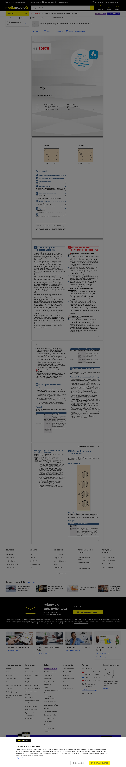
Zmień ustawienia (78, 763)
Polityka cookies (20, 758)
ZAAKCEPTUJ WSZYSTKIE (99, 763)
